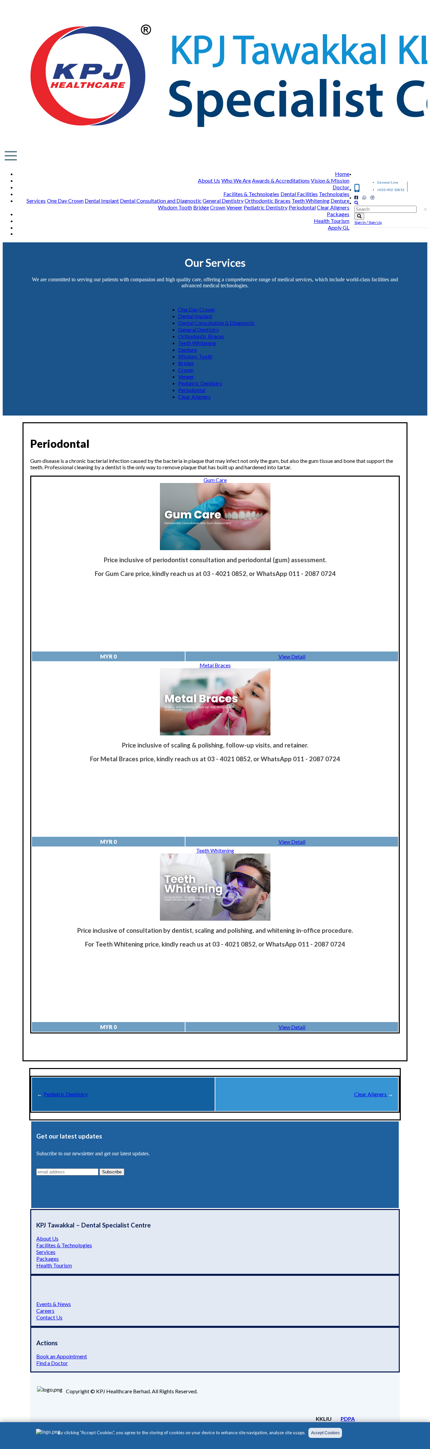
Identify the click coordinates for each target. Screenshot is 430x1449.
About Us (209, 180)
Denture (340, 200)
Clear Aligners (333, 207)
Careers (45, 1310)
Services (36, 200)
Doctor (341, 187)
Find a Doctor (52, 1363)
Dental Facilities (299, 194)
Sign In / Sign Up (368, 222)
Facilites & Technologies (251, 194)
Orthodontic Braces (268, 200)
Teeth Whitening (311, 200)
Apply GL (338, 227)
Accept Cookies (325, 1433)
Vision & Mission (330, 180)
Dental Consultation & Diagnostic (216, 323)
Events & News (53, 1304)
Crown (217, 207)
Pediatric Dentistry (266, 207)
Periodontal (302, 207)
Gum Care (215, 480)
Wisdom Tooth (175, 207)
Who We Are (236, 180)
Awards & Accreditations (281, 180)
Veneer (234, 207)
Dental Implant (102, 200)
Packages (338, 214)
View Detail (291, 656)
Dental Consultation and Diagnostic (161, 200)
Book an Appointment (61, 1356)
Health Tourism (331, 221)
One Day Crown (65, 200)
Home (342, 174)
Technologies (334, 194)
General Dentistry (223, 200)
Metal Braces (215, 665)
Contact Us (49, 1317)
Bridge (201, 207)
